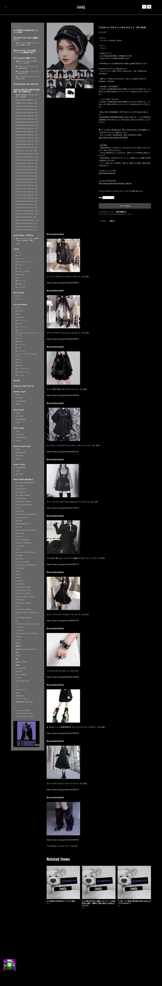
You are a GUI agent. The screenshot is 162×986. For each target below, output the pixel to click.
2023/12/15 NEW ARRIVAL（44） (27, 220)
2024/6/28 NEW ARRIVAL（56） (27, 179)
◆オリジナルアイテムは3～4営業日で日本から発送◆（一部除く (27, 239)
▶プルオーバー (21, 284)
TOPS (18, 244)
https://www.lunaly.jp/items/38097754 (63, 621)
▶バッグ (18, 308)
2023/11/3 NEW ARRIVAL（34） (27, 230)
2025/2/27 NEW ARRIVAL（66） (27, 147)
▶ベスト (18, 268)
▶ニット (18, 278)
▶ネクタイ (19, 341)
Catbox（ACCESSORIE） (24, 505)
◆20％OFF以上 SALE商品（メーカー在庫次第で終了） (24, 52)
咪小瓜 (18, 656)
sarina (18, 606)
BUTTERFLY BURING (23, 502)
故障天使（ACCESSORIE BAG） (26, 649)
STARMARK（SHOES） (24, 609)
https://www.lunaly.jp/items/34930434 (63, 733)
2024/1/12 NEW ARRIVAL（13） (27, 214)
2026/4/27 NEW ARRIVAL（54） (27, 106)
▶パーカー (19, 265)
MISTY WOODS (21, 674)
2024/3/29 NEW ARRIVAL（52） (27, 198)
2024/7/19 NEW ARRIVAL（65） (27, 176)
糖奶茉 (18, 665)
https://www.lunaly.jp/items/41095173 (63, 790)
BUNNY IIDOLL (21, 498)
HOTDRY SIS (20, 546)
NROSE (18, 578)
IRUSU (18, 549)
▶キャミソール (21, 281)
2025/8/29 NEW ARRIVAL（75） (27, 128)
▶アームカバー (21, 351)
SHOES (16, 381)
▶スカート (19, 296)
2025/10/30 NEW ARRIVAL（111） (27, 122)
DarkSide (19, 520)
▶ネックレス (20, 317)
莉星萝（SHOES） (22, 662)
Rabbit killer (20, 600)
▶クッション (20, 375)
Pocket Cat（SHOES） (23, 587)
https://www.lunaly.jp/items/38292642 (63, 283)
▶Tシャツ (19, 255)
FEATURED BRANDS (23, 480)
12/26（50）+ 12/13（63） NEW (26, 151)
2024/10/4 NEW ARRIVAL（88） (27, 160)
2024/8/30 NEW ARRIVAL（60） (27, 166)
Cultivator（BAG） (22, 517)
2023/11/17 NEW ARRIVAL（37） (27, 227)
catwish (18, 508)
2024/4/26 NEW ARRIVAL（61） (27, 192)
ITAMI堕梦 (19, 555)
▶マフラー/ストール (22, 372)
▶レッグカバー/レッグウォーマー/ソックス (27, 334)
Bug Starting (20, 492)
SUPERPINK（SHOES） (24, 617)
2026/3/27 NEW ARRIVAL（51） (27, 109)
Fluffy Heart (20, 533)
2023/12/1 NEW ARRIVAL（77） (27, 223)
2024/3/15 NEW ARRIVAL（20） (27, 201)
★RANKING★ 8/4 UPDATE (26, 84)
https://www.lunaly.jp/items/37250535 (63, 395)
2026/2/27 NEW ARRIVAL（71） (27, 112)
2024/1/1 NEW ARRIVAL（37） (26, 217)
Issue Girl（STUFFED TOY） (26, 552)
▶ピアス (18, 359)
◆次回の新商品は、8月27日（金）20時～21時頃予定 (27, 96)
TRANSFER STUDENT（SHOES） (27, 624)
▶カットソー (20, 259)
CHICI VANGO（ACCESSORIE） (27, 514)
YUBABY (19, 636)
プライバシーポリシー (23, 699)
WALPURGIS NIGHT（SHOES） (27, 633)
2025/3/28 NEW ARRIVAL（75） (27, 144)
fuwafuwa (19, 536)
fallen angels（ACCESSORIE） (26, 530)
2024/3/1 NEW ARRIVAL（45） (27, 207)
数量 (100, 197)
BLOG (18, 692)
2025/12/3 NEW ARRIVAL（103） (27, 119)
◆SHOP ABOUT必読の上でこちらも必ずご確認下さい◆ (27, 44)
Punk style (18, 428)
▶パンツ (18, 299)
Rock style (18, 410)
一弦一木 (18, 640)
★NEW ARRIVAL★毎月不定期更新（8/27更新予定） (26, 91)
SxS (17, 621)
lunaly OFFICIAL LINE (23, 713)
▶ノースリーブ (21, 287)
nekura (18, 571)
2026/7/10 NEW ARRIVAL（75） (27, 100)
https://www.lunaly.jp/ (107, 173)
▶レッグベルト (21, 344)
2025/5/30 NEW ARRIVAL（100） (27, 138)
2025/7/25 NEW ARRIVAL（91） (27, 131)
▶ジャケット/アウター (23, 271)
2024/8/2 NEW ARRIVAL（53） (27, 173)
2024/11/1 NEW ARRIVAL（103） (27, 157)
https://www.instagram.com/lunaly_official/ (115, 183)
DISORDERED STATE (23, 524)
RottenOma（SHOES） (24, 603)
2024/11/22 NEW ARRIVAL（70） (27, 154)
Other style (19, 465)
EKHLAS (19, 527)
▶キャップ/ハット (22, 327)
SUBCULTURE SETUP (23, 386)
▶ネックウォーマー (22, 369)
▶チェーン (19, 330)
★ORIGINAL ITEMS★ (23, 235)
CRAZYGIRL (20, 511)
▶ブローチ (19, 323)
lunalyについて (21, 689)
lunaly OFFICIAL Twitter (24, 716)
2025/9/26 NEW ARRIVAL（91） (27, 125)
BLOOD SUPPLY (21, 489)
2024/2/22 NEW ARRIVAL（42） (27, 211)
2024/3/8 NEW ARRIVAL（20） (27, 204)
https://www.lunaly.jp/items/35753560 (113, 137)
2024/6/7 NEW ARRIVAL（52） (27, 182)
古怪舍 (18, 643)
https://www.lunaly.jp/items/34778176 (63, 508)
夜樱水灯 (18, 646)
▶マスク (18, 348)
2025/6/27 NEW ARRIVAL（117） (27, 135)
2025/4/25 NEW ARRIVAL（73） (27, 141)
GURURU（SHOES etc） (24, 543)
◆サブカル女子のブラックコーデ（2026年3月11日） (27, 77)
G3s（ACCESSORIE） (23, 539)
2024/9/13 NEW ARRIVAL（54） (27, 163)
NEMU (18, 574)
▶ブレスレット (21, 320)
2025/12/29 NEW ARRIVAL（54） (27, 116)
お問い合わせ (20, 696)
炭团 (17, 652)
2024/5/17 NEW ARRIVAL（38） (27, 188)
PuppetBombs (21, 668)
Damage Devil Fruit (23, 681)
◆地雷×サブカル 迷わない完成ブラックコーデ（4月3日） (27, 62)
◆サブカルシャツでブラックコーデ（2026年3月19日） (27, 67)
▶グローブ (19, 365)
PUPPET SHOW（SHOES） (25, 597)
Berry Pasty (20, 486)
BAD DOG (19, 671)
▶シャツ (18, 252)
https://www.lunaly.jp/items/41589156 (63, 840)
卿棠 (17, 659)
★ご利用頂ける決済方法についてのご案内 (25, 31)
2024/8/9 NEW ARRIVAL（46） (27, 169)
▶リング (18, 338)
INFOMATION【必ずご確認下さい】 (26, 39)
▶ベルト (18, 314)
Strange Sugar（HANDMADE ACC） (27, 613)
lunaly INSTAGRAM (23, 710)
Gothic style (19, 392)
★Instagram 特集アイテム (24, 58)
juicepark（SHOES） (23, 562)
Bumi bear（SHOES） (23, 495)
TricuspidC (19, 630)
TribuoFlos (19, 627)
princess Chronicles (23, 590)
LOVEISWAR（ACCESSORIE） (26, 565)
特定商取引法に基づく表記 (24, 702)
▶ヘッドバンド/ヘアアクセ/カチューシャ (27, 355)
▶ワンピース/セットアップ (24, 262)
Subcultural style (22, 446)
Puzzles (18, 678)
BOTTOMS (18, 293)
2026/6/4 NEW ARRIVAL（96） (27, 103)
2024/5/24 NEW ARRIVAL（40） (27, 185)
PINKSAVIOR (20, 584)
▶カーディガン (21, 274)
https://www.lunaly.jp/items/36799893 (63, 677)
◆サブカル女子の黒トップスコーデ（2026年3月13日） (27, 72)
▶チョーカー (20, 311)
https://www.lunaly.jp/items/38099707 (63, 339)
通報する (112, 221)
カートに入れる (125, 206)
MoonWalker (20, 568)
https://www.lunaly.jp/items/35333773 (63, 564)
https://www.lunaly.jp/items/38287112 (63, 452)
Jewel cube (20, 558)
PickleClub (20, 581)
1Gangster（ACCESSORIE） (25, 482)
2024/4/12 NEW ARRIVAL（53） (27, 195)
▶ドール (18, 362)
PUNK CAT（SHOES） (23, 593)
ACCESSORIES (20, 305)
